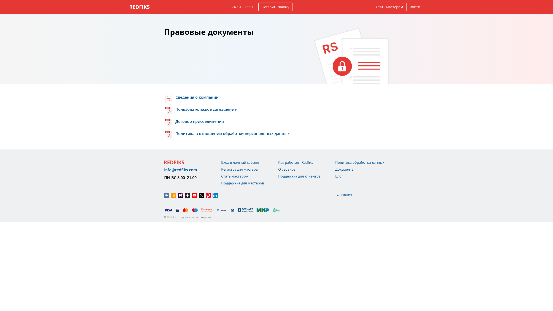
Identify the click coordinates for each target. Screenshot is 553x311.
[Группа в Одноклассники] (173, 195)
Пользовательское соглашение (206, 109)
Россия (346, 195)
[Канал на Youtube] (194, 195)
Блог (339, 176)
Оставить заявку (275, 7)
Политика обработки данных (359, 162)
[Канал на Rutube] (180, 195)
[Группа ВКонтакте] (166, 195)
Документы (344, 169)
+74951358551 (241, 7)
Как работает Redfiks (295, 162)
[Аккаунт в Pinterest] (208, 195)
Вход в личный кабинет (241, 162)
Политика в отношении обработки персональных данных (232, 133)
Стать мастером (389, 7)
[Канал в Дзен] (187, 195)
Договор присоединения (199, 121)
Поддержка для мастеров (242, 183)
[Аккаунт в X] (201, 195)
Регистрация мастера (239, 169)
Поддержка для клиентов (299, 176)
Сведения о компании (197, 97)
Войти (415, 7)
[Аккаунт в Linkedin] (215, 195)
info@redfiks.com (180, 169)
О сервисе (286, 169)
